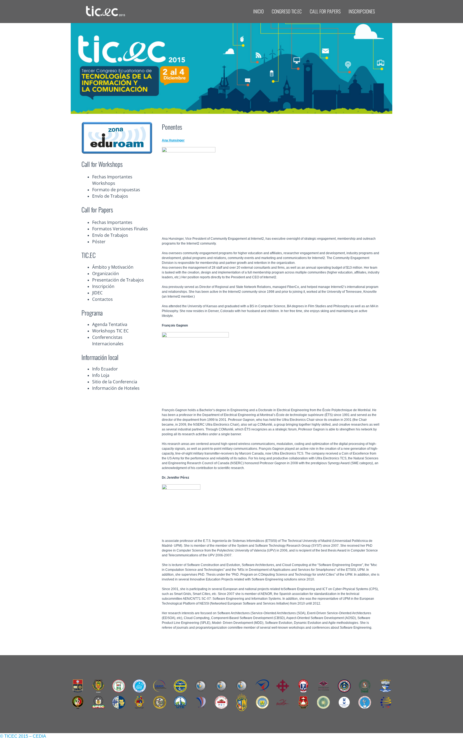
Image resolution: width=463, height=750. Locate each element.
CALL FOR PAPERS (325, 11)
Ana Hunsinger (173, 140)
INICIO (258, 11)
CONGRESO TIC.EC (287, 11)
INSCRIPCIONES (362, 11)
